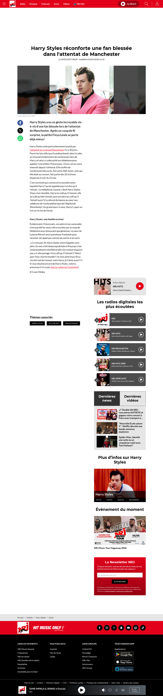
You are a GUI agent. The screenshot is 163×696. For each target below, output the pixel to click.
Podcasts (45, 4)
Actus (56, 4)
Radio (22, 4)
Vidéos (66, 4)
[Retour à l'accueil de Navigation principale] (13, 4)
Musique (33, 4)
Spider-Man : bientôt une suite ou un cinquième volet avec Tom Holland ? (130, 441)
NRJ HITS (118, 286)
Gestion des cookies (131, 683)
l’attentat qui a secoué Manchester (47, 149)
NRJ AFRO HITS (119, 378)
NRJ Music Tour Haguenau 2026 (110, 548)
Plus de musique (134, 690)
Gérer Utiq (115, 683)
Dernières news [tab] (107, 398)
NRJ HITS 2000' (119, 363)
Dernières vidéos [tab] (132, 398)
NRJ (113, 318)
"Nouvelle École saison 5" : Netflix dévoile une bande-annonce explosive (130, 427)
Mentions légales (53, 683)
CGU (65, 683)
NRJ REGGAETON (120, 348)
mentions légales (110, 591)
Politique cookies (76, 683)
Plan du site (29, 683)
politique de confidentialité (124, 591)
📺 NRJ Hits (79, 4)
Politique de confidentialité (97, 683)
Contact (40, 683)
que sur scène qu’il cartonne (64, 267)
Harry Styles (104, 494)
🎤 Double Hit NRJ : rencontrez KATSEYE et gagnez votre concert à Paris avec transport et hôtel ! (131, 415)
